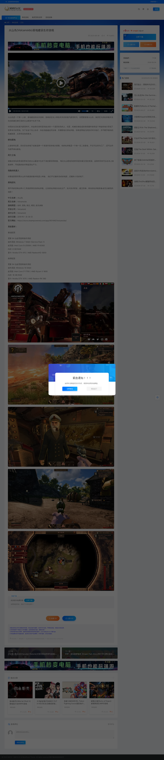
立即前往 (70, 389)
